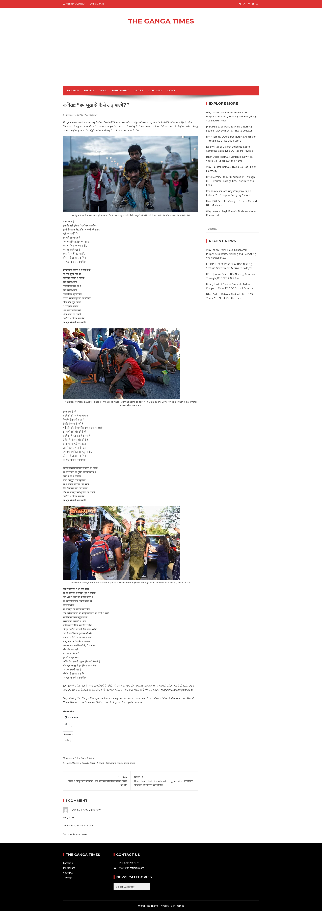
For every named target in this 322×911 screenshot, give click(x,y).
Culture (138, 90)
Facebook (90, 702)
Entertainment (120, 90)
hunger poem (123, 763)
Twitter (100, 702)
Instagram (115, 702)
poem (132, 763)
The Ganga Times (161, 21)
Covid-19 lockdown (107, 763)
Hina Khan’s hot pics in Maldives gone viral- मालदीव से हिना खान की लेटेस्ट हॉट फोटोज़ (163, 781)
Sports (171, 90)
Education (73, 90)
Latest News (155, 90)
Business (89, 90)
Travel (103, 90)
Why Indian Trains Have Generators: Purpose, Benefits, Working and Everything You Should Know (231, 116)
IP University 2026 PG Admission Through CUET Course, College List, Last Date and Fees (230, 181)
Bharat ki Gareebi (81, 763)
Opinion (90, 758)
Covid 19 (94, 763)
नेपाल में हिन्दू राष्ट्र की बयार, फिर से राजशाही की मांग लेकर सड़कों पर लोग (97, 781)
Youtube (68, 872)
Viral (163, 905)
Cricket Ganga (97, 3)
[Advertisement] (161, 60)
